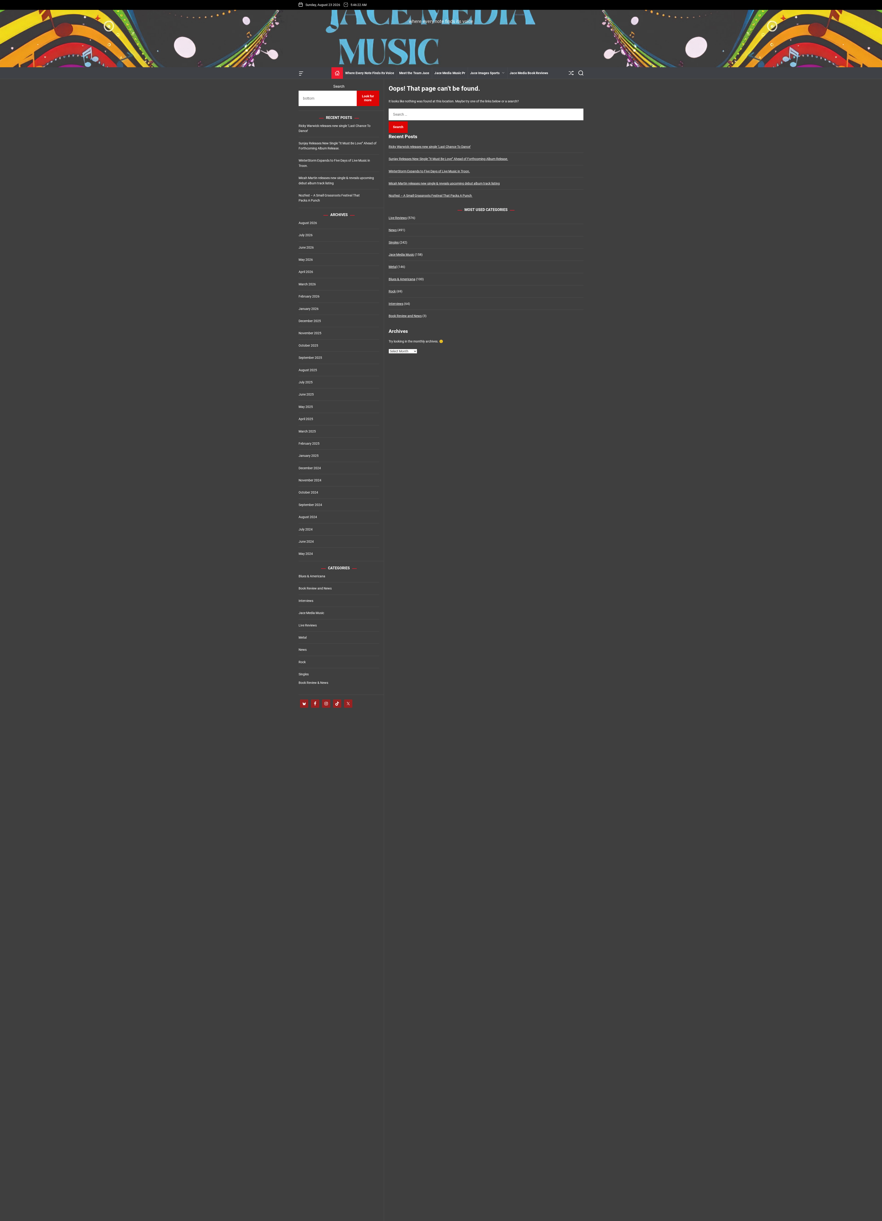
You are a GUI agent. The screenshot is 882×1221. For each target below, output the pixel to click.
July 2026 (306, 235)
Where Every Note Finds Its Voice (369, 73)
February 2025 (309, 443)
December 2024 (310, 468)
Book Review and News (405, 316)
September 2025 (310, 357)
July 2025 (306, 382)
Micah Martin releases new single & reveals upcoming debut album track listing (444, 183)
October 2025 (308, 345)
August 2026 (308, 223)
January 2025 (309, 456)
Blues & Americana (402, 279)
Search (339, 86)
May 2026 (306, 259)
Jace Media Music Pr (449, 73)
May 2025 (306, 407)
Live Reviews (398, 218)
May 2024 (306, 554)
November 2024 (310, 480)
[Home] (337, 73)
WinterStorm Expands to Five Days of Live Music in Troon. (429, 171)
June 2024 (306, 541)
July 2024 (306, 529)
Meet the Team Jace (414, 73)
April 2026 (306, 272)
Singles (394, 242)
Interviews (396, 304)
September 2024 (310, 505)
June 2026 (306, 247)
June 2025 (306, 394)
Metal (393, 267)
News (393, 230)
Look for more (368, 98)
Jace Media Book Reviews (529, 73)
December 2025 (310, 321)
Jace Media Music (401, 254)
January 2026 (309, 309)
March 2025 (307, 431)
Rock (392, 291)
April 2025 (306, 419)
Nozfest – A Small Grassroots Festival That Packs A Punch (430, 195)
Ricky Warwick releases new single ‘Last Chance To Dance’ (430, 147)
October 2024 (308, 492)
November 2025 (310, 333)
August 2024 (308, 517)
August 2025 (308, 370)
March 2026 (307, 284)
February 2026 (309, 296)
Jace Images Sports (485, 73)
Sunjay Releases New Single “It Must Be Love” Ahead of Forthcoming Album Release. (448, 159)
